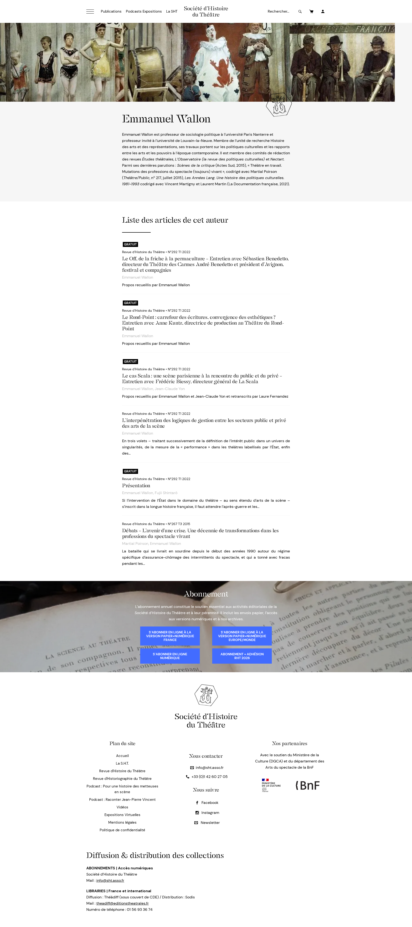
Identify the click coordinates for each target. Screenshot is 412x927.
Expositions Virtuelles (122, 814)
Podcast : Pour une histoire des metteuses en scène (122, 789)
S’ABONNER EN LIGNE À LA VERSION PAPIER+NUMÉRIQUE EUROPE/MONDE (242, 636)
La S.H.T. (122, 763)
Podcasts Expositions (144, 11)
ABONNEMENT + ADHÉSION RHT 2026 (242, 656)
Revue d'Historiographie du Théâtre (122, 778)
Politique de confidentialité (122, 830)
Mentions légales (122, 822)
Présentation (136, 485)
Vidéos (122, 807)
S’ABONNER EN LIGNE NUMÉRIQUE (170, 656)
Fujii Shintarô (166, 492)
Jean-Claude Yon (170, 388)
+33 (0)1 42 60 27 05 (209, 776)
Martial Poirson (135, 543)
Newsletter (210, 822)
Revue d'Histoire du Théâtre (122, 771)
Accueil (122, 755)
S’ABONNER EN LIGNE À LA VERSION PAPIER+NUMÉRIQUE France (170, 636)
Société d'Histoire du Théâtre (206, 11)
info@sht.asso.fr (210, 767)
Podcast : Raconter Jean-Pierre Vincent (122, 799)
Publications (111, 11)
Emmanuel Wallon (137, 277)
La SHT (171, 11)
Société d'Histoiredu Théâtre (206, 720)
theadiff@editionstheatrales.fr (122, 903)
